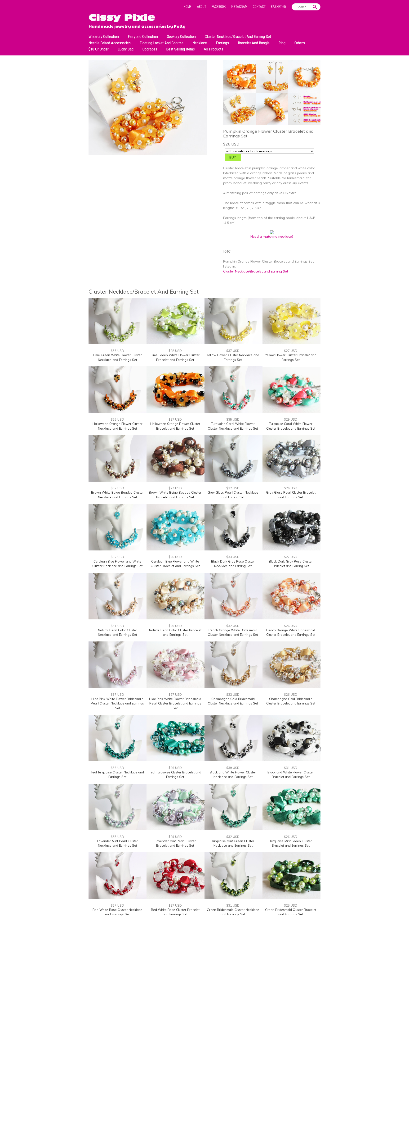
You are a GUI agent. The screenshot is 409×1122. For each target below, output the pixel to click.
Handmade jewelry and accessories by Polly (137, 25)
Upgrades (149, 49)
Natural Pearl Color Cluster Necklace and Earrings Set (117, 632)
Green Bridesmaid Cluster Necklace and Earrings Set (233, 912)
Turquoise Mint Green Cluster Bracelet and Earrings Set (291, 843)
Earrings (222, 43)
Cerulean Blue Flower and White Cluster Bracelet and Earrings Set (175, 563)
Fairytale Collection (143, 36)
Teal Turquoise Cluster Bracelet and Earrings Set (175, 774)
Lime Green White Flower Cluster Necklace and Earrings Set (117, 357)
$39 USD (233, 768)
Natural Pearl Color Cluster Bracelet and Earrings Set (175, 632)
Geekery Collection (181, 36)
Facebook (219, 7)
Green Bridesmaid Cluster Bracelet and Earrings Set (290, 912)
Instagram (239, 7)
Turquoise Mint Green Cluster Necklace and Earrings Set (233, 843)
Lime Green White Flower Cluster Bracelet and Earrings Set (175, 357)
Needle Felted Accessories (110, 43)
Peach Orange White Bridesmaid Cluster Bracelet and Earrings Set (290, 632)
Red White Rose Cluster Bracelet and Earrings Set (175, 912)
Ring (282, 43)
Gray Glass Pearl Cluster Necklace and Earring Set (233, 495)
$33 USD (233, 557)
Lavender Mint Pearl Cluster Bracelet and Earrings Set (175, 843)
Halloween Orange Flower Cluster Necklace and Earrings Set (117, 426)
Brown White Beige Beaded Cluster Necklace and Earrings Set (117, 495)
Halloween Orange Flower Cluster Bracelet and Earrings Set (175, 426)
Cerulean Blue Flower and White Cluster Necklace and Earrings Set (117, 563)
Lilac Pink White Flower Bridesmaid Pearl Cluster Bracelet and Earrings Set (175, 703)
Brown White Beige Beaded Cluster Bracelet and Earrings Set (175, 495)
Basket (278, 7)
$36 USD (117, 351)
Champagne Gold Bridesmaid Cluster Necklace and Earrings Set (233, 701)
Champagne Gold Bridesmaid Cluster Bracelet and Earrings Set (290, 701)
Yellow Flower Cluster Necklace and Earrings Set (233, 357)
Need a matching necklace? (271, 236)
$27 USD (290, 351)
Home (187, 7)
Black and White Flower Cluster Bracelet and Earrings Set (290, 774)
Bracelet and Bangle (254, 43)
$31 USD (117, 626)
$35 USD (233, 419)
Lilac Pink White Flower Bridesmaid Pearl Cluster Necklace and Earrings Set (117, 703)
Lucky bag (125, 49)
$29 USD (290, 419)
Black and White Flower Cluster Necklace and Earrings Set (233, 774)
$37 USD (233, 351)
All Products (213, 49)
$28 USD (175, 351)
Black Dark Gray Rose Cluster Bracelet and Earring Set (291, 563)
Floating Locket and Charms (161, 43)
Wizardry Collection (104, 36)
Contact (259, 7)
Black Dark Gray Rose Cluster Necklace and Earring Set (233, 563)
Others (299, 43)
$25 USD (175, 626)
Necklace (199, 43)
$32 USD (233, 488)
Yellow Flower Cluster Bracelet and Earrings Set (290, 357)
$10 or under (99, 49)
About (201, 7)
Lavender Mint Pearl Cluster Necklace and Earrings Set (117, 843)
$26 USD (290, 488)
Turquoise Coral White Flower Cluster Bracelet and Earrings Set (290, 426)
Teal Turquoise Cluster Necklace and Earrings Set (117, 774)
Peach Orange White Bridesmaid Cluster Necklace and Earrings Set (233, 632)
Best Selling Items (180, 49)
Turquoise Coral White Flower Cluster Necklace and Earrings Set (233, 426)
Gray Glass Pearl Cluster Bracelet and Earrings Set (291, 495)
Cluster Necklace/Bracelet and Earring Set (238, 36)
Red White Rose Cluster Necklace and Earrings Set (117, 912)
